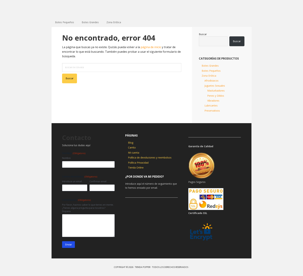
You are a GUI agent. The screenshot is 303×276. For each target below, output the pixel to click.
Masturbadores (216, 90)
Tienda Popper (74, 9)
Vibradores (213, 100)
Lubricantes (211, 105)
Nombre (66, 158)
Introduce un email (72, 181)
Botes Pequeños (211, 70)
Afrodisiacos (211, 80)
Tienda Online (136, 167)
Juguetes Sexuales (214, 85)
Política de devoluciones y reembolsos (149, 157)
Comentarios (76, 200)
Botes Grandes (210, 65)
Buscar (203, 34)
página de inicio (151, 47)
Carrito (132, 147)
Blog (130, 142)
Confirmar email (97, 181)
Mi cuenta (133, 152)
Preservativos (212, 110)
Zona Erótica (209, 75)
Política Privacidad (138, 162)
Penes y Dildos (215, 95)
